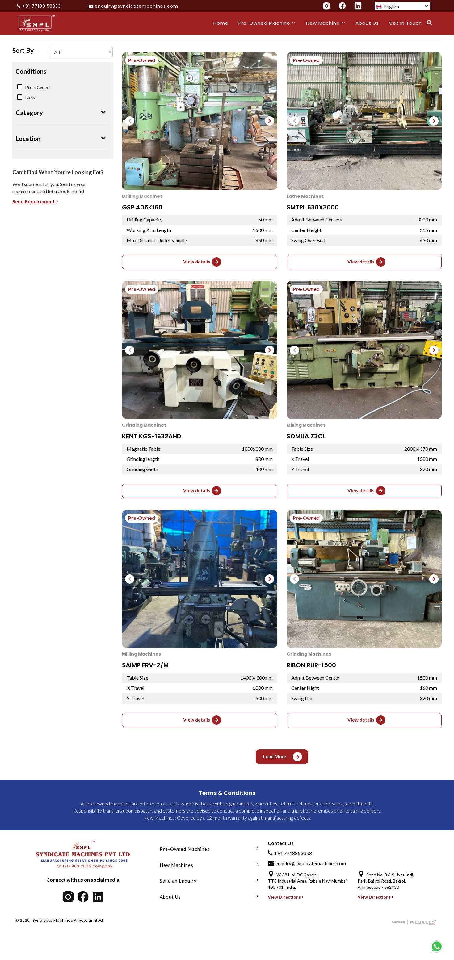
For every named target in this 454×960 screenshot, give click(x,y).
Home (221, 23)
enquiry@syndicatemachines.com (136, 6)
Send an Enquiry (178, 880)
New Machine (323, 23)
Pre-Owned (37, 87)
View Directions (285, 897)
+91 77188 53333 (41, 6)
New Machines (176, 865)
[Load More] (282, 762)
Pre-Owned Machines (185, 849)
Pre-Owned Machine (265, 23)
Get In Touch (405, 23)
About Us (367, 23)
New (30, 97)
